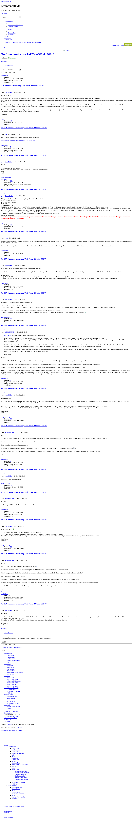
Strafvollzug (15, 761)
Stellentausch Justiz (20, 774)
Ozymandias (4, 250)
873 (11, 181)
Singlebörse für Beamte (18, 782)
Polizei (13, 756)
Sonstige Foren (12, 785)
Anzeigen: (5, 638)
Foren (6, 745)
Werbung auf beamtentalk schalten (14, 806)
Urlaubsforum (16, 792)
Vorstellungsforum (17, 787)
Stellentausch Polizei (21, 771)
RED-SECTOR (5, 317)
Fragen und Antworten (18, 794)
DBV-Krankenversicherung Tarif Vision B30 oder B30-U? (27, 54)
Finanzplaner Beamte (118, 45)
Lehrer (13, 768)
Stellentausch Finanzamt (22, 772)
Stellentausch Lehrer (21, 777)
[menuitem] (15, 25)
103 (11, 121)
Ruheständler (4, 179)
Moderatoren (12, 58)
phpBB (10, 724)
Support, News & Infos (18, 797)
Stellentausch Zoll (20, 776)
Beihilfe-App (8, 811)
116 (11, 252)
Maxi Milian (4, 75)
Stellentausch (15, 769)
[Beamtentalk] (6, 1)
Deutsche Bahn (16, 763)
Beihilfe (6, 812)
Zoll (13, 755)
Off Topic (14, 784)
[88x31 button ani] (128, 45)
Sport (13, 795)
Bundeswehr (15, 759)
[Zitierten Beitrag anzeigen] (22, 335)
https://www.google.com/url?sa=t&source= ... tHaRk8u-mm (18, 140)
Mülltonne (14, 798)
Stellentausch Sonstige (21, 779)
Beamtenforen (12, 746)
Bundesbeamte (16, 750)
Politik (13, 790)
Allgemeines (15, 748)
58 (11, 318)
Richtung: (40, 638)
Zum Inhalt (4, 13)
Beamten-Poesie (16, 781)
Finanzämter (15, 766)
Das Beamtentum (9, 817)
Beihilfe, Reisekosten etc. (19, 753)
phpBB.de (21, 727)
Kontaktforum (16, 789)
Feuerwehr (15, 758)
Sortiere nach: (21, 638)
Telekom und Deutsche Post (20, 764)
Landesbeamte (16, 751)
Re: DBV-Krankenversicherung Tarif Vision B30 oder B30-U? (24, 128)
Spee (2, 119)
